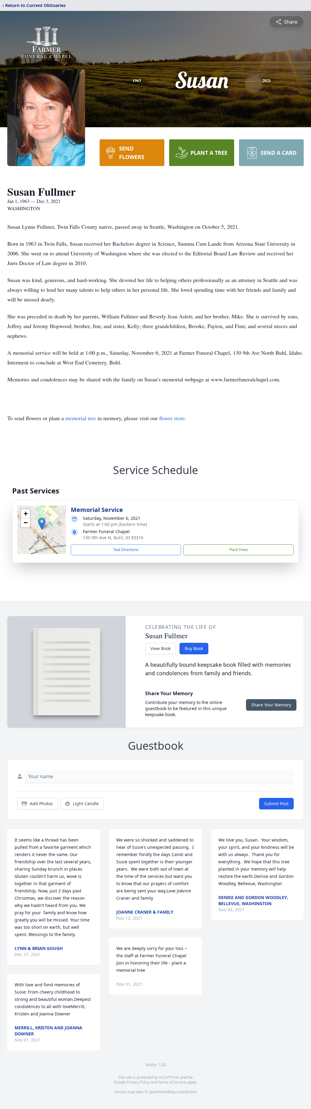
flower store (172, 418)
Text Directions (125, 549)
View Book (160, 648)
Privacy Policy (138, 1082)
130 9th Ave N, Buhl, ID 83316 (113, 537)
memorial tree (80, 418)
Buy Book (194, 648)
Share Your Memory (271, 705)
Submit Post (276, 803)
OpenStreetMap (162, 1091)
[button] (42, 523)
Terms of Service (172, 1082)
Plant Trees (238, 549)
